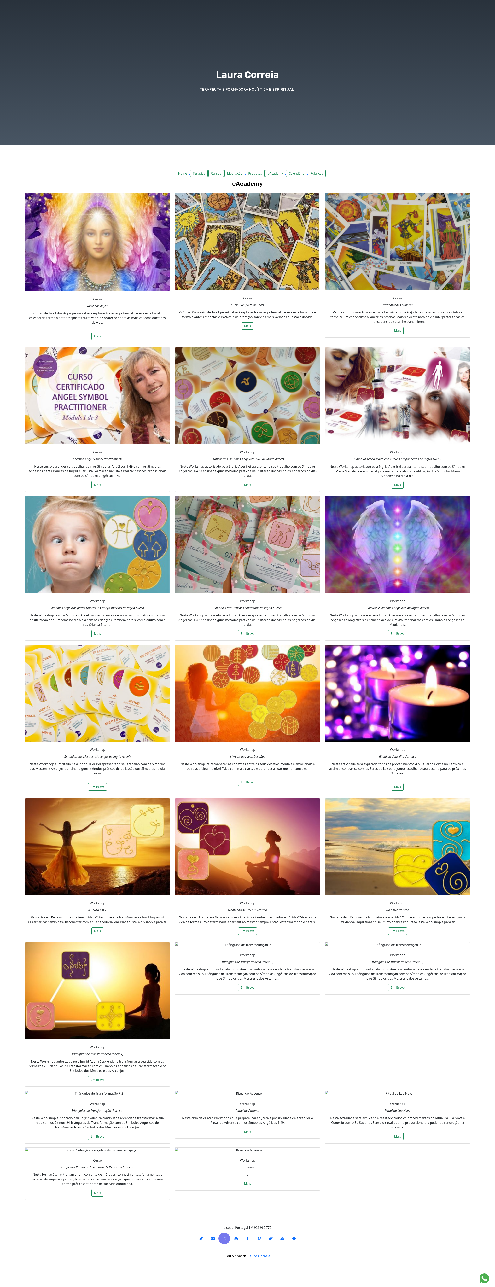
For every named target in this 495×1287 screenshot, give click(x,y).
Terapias (199, 173)
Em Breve (247, 634)
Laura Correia (258, 1256)
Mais (97, 336)
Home (182, 173)
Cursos (216, 173)
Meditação (234, 173)
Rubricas (316, 173)
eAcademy (275, 173)
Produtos (255, 173)
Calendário (297, 173)
